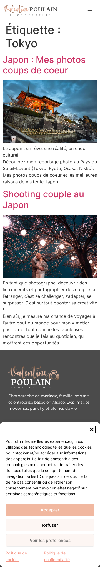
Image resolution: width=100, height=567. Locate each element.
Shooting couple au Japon (43, 199)
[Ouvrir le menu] (90, 10)
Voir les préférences (50, 540)
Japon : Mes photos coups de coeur (44, 65)
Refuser (50, 525)
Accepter (50, 510)
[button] (91, 429)
